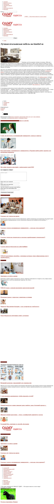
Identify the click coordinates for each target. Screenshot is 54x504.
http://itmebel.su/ (36, 84)
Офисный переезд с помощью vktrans (18, 118)
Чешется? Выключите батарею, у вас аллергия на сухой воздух (20, 306)
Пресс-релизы (6, 481)
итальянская (6, 102)
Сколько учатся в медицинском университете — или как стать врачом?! (23, 228)
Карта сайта (6, 484)
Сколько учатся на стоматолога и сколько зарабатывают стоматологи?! (23, 237)
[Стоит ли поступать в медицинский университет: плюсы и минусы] (8, 133)
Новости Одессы (7, 3)
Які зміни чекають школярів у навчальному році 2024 (17, 167)
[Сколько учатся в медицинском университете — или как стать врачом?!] (3, 225)
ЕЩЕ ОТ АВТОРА (24, 120)
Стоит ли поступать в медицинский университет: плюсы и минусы (21, 135)
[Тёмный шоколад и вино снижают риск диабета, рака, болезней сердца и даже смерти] (4, 402)
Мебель (5, 105)
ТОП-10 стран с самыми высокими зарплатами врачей (17, 288)
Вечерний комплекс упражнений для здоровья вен (16, 383)
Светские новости (7, 5)
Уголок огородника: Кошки (9, 502)
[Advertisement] (17, 19)
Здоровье (5, 1)
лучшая (5, 103)
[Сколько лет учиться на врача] (12, 213)
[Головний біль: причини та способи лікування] (4, 421)
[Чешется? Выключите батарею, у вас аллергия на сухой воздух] (3, 303)
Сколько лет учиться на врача (10, 216)
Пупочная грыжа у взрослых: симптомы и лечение (16, 297)
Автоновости (7, 475)
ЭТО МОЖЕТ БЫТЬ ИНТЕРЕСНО (10, 120)
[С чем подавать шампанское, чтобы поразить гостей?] (4, 393)
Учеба (4, 6)
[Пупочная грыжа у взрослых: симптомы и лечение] (4, 294)
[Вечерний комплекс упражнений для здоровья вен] (12, 380)
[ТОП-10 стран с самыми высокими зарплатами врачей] (4, 285)
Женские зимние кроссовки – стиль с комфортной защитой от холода (22, 414)
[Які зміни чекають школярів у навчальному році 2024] (8, 164)
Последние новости (8, 8)
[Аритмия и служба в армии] (12, 273)
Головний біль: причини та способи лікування (15, 424)
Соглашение (6, 482)
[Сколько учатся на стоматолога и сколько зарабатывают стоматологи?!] (3, 234)
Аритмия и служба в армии (9, 276)
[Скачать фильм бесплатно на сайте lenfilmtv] (4, 243)
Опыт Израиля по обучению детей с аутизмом (15, 315)
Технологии (6, 4)
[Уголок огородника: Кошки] (8, 499)
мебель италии (43, 77)
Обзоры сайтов (7, 471)
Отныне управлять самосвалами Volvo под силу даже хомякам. (25, 116)
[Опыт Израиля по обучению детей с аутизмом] (4, 313)
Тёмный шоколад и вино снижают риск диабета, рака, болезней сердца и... (23, 405)
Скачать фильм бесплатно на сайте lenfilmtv (14, 246)
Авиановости (7, 478)
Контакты (5, 9)
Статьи (6, 467)
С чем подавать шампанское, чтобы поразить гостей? (17, 396)
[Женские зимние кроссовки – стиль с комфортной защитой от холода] (4, 412)
